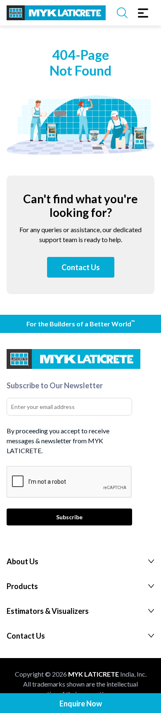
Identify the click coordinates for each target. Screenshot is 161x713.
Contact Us (81, 267)
